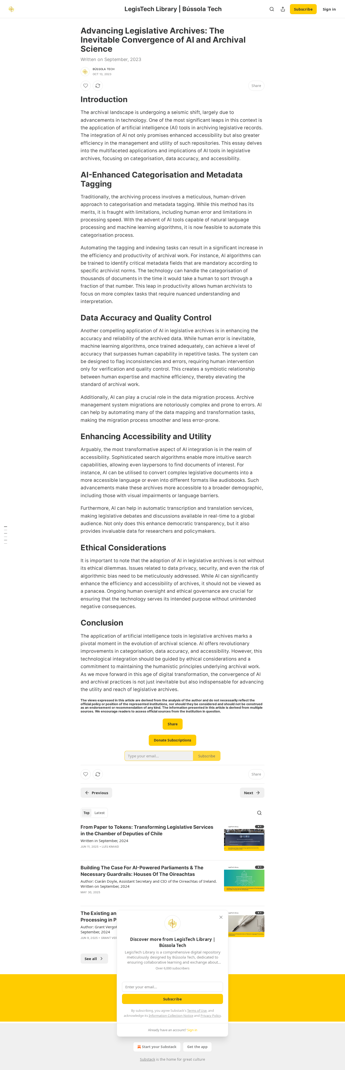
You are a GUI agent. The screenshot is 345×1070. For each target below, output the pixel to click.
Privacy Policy (211, 1015)
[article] (172, 840)
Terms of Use (197, 1010)
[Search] (272, 9)
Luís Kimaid (110, 846)
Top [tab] (86, 813)
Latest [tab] (99, 813)
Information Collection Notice (171, 1015)
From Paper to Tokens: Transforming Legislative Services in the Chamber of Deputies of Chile (147, 830)
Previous (100, 792)
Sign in (329, 9)
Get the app (197, 1046)
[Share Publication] (283, 9)
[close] (221, 917)
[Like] (86, 86)
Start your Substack (159, 1046)
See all (91, 958)
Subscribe (303, 9)
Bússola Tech (103, 69)
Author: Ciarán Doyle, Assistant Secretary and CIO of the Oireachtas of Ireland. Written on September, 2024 (149, 884)
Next (248, 792)
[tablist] (94, 813)
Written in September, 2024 (104, 840)
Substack (147, 1059)
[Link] (73, 99)
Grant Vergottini (115, 938)
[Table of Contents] (5, 535)
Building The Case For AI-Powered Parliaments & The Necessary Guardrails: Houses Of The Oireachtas (142, 871)
